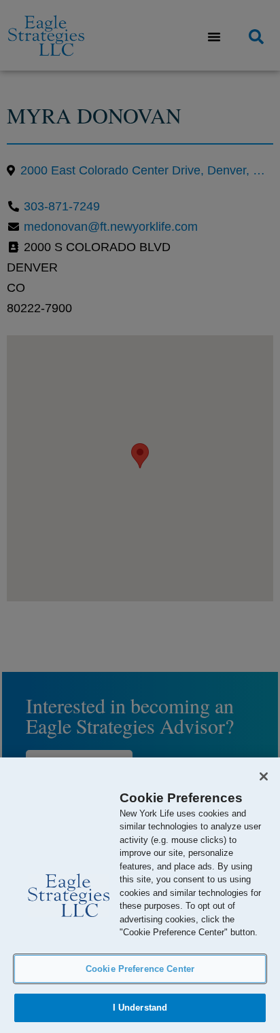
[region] (140, 895)
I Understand (140, 1007)
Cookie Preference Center (140, 969)
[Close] (264, 776)
